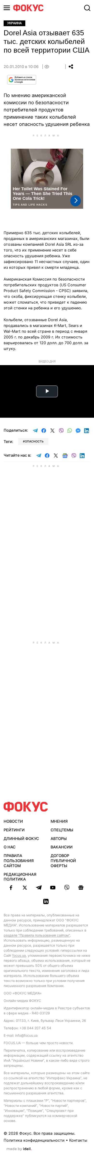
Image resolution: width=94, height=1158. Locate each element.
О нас (10, 847)
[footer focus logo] (26, 807)
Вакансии (62, 847)
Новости (13, 821)
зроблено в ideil (19, 1149)
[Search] (87, 8)
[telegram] (39, 887)
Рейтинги (14, 829)
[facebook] (11, 887)
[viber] (67, 887)
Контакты (78, 1140)
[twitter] (25, 887)
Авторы (59, 838)
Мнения (59, 821)
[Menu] (7, 8)
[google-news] (81, 887)
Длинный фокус (21, 838)
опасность (34, 441)
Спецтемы (62, 829)
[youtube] (53, 887)
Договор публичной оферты (63, 860)
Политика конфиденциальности (34, 1140)
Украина (14, 23)
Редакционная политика (20, 877)
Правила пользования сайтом (19, 860)
